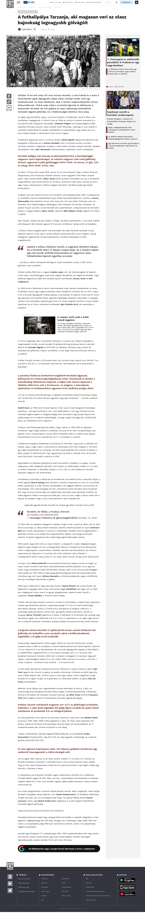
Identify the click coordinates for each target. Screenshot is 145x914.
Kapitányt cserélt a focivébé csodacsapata (120, 113)
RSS (87, 878)
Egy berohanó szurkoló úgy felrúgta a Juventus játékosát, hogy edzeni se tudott (123, 145)
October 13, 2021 (87, 518)
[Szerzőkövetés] (34, 29)
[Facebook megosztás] (9, 96)
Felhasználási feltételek (95, 891)
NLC (42, 900)
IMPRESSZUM (90, 887)
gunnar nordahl (46, 7)
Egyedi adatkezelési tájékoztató (98, 895)
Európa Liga (80, 2)
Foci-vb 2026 (56, 2)
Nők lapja (64, 891)
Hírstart (44, 883)
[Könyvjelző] (9, 108)
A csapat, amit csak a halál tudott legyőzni (73, 318)
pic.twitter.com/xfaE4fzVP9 (42, 514)
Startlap (44, 878)
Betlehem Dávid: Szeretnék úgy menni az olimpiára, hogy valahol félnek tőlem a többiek (122, 71)
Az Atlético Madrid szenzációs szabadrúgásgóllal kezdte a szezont (123, 138)
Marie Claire (65, 895)
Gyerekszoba (66, 887)
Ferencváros (68, 2)
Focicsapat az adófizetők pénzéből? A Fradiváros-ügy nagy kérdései (123, 62)
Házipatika (65, 878)
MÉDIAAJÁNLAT (91, 900)
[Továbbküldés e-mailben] (9, 101)
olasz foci (22, 7)
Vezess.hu (45, 887)
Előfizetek (126, 2)
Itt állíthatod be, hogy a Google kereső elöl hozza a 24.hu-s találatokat (62, 849)
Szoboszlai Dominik (94, 2)
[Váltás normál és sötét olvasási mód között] (116, 2)
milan (58, 7)
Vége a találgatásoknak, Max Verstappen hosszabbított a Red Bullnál (121, 129)
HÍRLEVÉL (89, 883)
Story (63, 883)
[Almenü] (18, 2)
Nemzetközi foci (27, 12)
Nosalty (44, 895)
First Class (45, 891)
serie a (33, 7)
